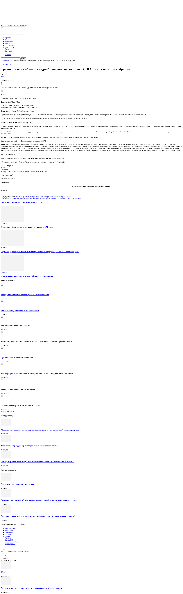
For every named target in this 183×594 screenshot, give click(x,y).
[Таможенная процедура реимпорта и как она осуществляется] (6, 442)
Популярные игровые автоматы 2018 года (20, 405)
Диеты (7, 43)
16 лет (3, 572)
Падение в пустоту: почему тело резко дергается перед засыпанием (31, 588)
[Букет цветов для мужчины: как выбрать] (6, 306)
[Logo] (13, 34)
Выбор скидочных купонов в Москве (18, 389)
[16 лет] (6, 568)
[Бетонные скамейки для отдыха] (6, 321)
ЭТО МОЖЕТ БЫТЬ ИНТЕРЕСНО (15, 203)
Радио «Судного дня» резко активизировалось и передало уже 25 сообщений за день (40, 252)
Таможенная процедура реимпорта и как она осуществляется (29, 446)
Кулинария (9, 41)
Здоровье (8, 51)
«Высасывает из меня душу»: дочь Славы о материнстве (27, 276)
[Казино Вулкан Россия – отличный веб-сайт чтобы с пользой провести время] (6, 337)
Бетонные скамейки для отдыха (15, 325)
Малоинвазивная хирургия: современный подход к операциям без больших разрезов (40, 430)
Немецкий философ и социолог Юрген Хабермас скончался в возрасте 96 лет (43, 197)
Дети (7, 49)
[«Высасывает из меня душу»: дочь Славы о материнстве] (12, 270)
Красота (8, 38)
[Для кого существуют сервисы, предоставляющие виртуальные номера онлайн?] (6, 512)
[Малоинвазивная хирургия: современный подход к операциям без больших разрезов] (6, 426)
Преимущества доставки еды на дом (17, 484)
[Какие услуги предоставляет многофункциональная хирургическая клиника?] (6, 369)
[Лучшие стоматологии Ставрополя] (6, 353)
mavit (3, 76)
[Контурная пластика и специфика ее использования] (6, 290)
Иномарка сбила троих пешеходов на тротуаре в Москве (27, 227)
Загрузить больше (7, 411)
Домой (3, 60)
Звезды (7, 53)
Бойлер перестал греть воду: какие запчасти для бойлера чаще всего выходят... (37, 462)
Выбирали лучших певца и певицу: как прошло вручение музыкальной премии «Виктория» (47, 198)
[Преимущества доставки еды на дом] (6, 480)
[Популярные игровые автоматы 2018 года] (6, 401)
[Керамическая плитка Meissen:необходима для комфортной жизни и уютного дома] (6, 496)
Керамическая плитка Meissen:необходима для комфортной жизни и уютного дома (39, 500)
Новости (8, 55)
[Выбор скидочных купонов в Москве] (6, 385)
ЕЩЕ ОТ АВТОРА (36, 203)
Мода (7, 39)
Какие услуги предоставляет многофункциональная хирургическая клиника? (37, 373)
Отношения (9, 45)
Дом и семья (9, 47)
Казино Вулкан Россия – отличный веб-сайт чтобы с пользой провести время (36, 341)
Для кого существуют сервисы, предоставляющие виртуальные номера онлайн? (38, 516)
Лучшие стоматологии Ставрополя (17, 357)
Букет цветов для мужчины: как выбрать (20, 310)
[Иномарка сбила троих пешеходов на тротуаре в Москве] (12, 221)
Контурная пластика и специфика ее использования (25, 295)
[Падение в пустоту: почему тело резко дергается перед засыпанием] (6, 584)
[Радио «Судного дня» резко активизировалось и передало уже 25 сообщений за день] (12, 246)
